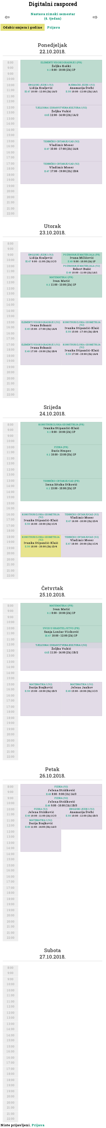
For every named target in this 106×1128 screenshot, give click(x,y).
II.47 (47, 148)
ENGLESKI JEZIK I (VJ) (40, 84)
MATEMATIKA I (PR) (61, 277)
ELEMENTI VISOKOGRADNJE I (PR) (61, 62)
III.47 (27, 91)
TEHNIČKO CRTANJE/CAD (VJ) (61, 141)
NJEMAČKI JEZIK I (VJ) (82, 84)
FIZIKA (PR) (61, 447)
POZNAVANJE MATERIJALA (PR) (81, 254)
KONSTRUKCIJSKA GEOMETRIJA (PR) (61, 424)
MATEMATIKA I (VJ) (40, 684)
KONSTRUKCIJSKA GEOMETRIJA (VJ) (82, 323)
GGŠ (46, 115)
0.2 (49, 70)
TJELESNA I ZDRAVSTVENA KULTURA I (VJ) (61, 107)
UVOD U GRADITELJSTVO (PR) (61, 628)
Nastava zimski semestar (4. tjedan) (53, 16)
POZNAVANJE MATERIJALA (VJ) (81, 265)
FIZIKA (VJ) (61, 786)
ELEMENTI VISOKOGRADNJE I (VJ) (40, 322)
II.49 (70, 261)
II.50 (68, 91)
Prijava (53, 27)
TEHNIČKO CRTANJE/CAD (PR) (61, 481)
